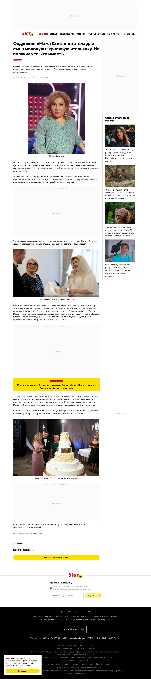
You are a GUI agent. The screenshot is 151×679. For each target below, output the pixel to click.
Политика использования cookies (54, 620)
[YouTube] (89, 611)
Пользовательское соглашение (104, 616)
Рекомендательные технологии (82, 620)
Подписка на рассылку (61, 582)
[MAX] (62, 611)
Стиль (101, 34)
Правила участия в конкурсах (77, 616)
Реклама (59, 616)
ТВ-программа (116, 34)
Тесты (92, 34)
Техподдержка (104, 620)
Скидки (131, 34)
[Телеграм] (69, 611)
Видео (54, 34)
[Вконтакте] (75, 611)
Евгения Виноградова (33, 534)
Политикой (58, 589)
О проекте (38, 616)
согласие (59, 586)
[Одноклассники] (82, 611)
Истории (81, 34)
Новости (42, 34)
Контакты (49, 616)
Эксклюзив (67, 34)
